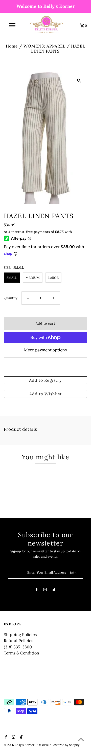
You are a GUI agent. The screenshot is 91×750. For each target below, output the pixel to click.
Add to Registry (45, 380)
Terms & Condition (21, 652)
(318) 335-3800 (18, 646)
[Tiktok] (54, 590)
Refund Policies (18, 640)
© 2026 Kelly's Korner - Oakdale (27, 745)
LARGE (53, 278)
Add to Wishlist (45, 393)
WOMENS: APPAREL (44, 46)
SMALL (12, 278)
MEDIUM (33, 278)
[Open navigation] (12, 25)
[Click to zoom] (79, 80)
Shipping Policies (20, 634)
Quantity (10, 298)
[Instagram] (45, 590)
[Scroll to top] (81, 740)
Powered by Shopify (65, 745)
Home (12, 46)
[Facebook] (37, 590)
